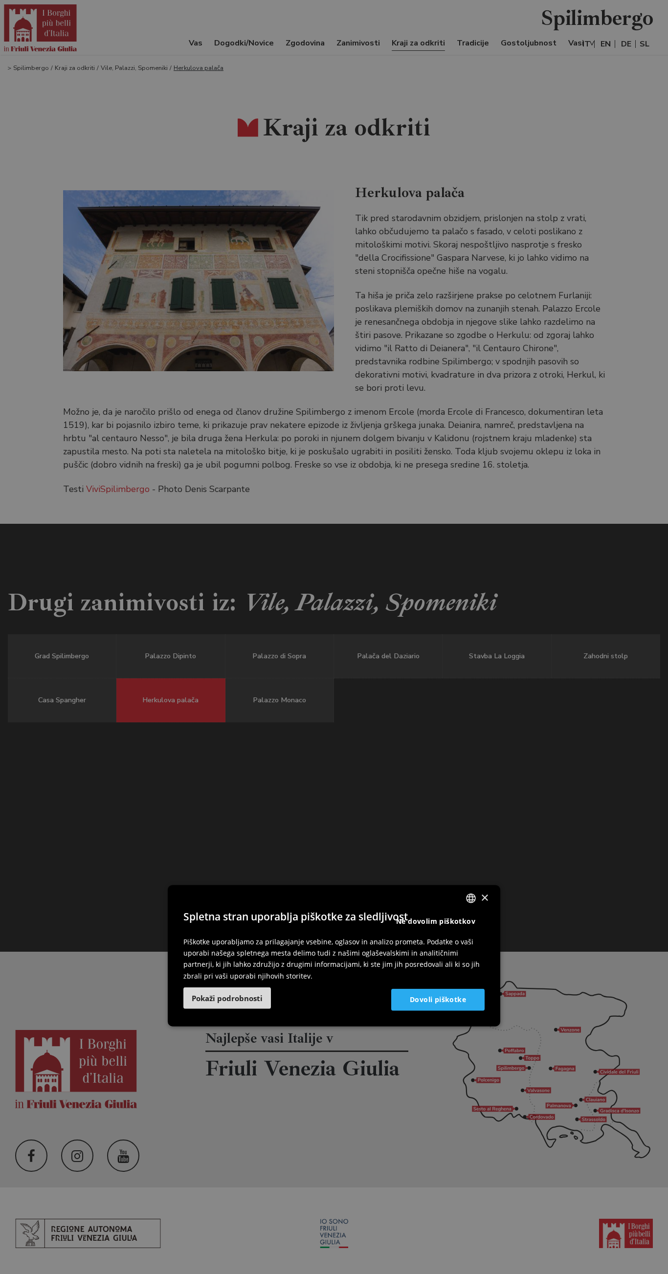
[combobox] (471, 898)
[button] (227, 997)
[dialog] (334, 955)
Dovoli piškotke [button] (438, 999)
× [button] (484, 897)
